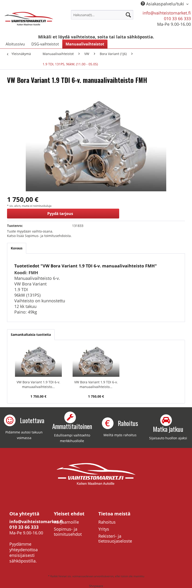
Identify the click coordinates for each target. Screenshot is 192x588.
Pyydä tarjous (60, 213)
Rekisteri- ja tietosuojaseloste (115, 538)
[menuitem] (102, 14)
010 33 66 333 (177, 18)
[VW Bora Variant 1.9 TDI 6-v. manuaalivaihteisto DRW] (38, 361)
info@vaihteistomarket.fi (167, 13)
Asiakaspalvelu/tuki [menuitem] (165, 4)
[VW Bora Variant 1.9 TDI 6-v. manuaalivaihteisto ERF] (96, 361)
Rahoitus (107, 522)
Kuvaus (16, 248)
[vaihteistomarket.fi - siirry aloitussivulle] (28, 20)
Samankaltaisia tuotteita (31, 334)
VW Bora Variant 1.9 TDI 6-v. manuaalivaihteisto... (38, 384)
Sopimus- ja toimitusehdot (68, 531)
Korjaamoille (66, 522)
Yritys (103, 529)
